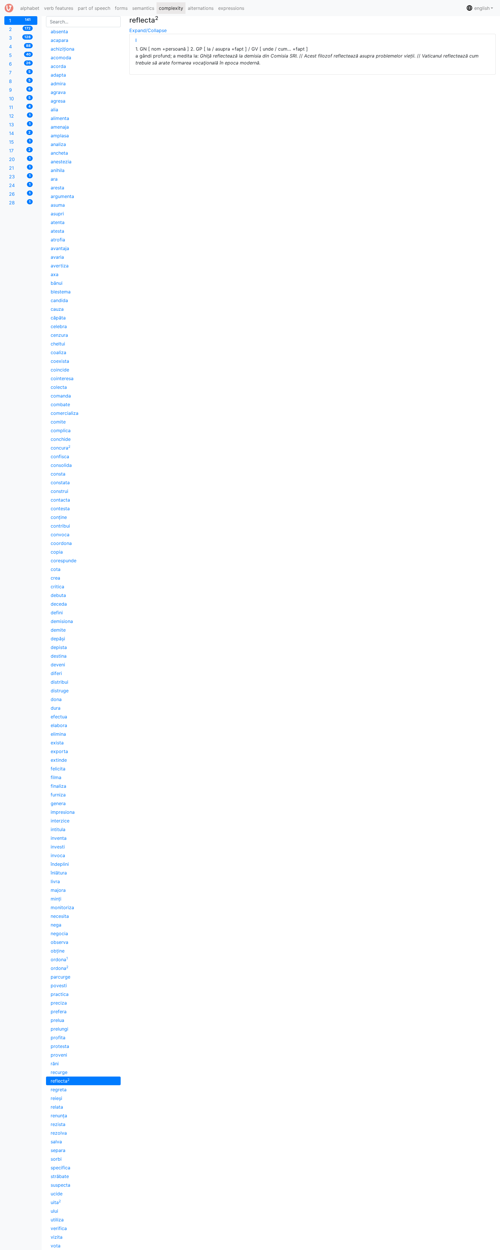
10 (20, 98)
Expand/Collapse (148, 30)
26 (20, 194)
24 (20, 185)
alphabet (31, 8)
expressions (231, 8)
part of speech (94, 8)
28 (20, 202)
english (481, 8)
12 (20, 116)
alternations (201, 8)
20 (20, 159)
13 (20, 124)
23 (20, 176)
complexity (171, 8)
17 (20, 150)
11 (20, 107)
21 (20, 168)
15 (20, 142)
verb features (58, 8)
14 (20, 133)
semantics (143, 8)
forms (121, 8)
